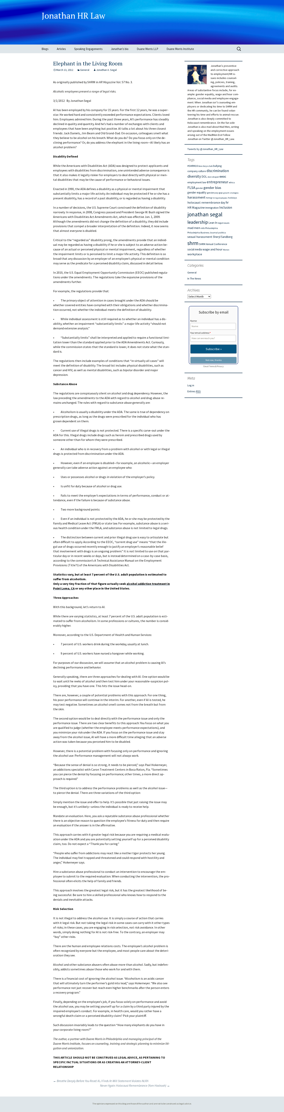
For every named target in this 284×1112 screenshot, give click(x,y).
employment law (196, 182)
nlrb (203, 228)
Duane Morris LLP (147, 49)
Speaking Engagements (88, 49)
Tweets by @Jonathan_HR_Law (205, 149)
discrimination (218, 170)
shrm (192, 243)
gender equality (196, 192)
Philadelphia (211, 228)
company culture (196, 171)
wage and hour (212, 249)
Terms (212, 366)
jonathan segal (204, 214)
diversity (194, 176)
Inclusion (225, 207)
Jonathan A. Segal (106, 70)
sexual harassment (199, 237)
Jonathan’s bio (119, 49)
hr (227, 202)
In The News (194, 278)
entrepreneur (217, 182)
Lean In (212, 222)
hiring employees (220, 198)
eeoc (222, 176)
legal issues (223, 222)
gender (199, 188)
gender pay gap (215, 192)
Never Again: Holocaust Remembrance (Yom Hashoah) (135, 1085)
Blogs (45, 49)
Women (226, 249)
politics (222, 232)
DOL (204, 176)
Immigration (212, 207)
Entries (194, 391)
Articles (61, 49)
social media (194, 249)
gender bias (212, 187)
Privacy (220, 366)
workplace (194, 254)
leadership (197, 222)
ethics (232, 182)
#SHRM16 (192, 166)
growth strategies (231, 193)
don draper (213, 176)
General (84, 70)
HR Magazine (196, 207)
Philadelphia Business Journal (202, 232)
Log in (190, 385)
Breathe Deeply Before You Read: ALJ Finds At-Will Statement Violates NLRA (100, 1081)
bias (200, 165)
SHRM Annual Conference (213, 244)
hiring (209, 197)
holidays (232, 197)
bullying (217, 166)
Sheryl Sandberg (223, 237)
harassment (196, 197)
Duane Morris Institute (180, 49)
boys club (208, 165)
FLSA (191, 187)
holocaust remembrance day (206, 202)
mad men (193, 228)
